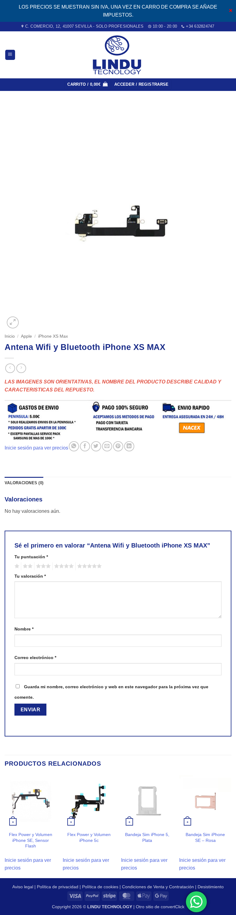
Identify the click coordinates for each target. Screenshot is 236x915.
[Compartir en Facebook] (85, 446)
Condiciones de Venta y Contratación (158, 886)
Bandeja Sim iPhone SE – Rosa (205, 837)
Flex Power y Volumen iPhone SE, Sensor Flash (30, 840)
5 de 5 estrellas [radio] (88, 566)
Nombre (23, 628)
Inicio (10, 336)
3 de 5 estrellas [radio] (42, 566)
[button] (10, 55)
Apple (26, 336)
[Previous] (5, 825)
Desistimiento (211, 886)
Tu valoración (30, 576)
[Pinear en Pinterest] (118, 446)
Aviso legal (22, 886)
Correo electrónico (35, 657)
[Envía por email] (107, 446)
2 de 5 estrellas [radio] (27, 566)
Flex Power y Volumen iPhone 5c (89, 837)
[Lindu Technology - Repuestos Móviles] (118, 54)
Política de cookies (100, 886)
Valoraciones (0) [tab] (24, 483)
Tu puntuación (31, 556)
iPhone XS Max (53, 336)
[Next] (231, 825)
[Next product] (10, 368)
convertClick (172, 906)
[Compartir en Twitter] (96, 446)
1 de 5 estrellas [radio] (16, 566)
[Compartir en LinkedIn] (129, 446)
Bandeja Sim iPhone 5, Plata (147, 837)
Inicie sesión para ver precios (36, 447)
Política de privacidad (57, 886)
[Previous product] (21, 368)
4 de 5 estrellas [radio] (63, 566)
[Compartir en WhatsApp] (74, 446)
